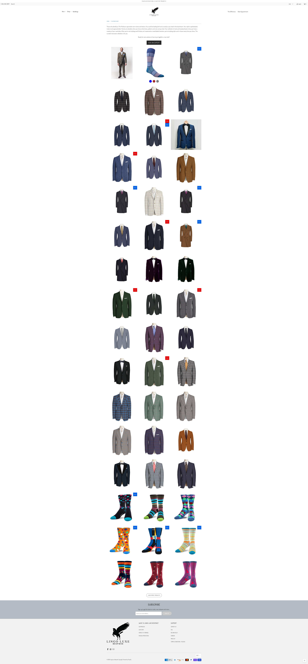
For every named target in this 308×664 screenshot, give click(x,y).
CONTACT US (173, 626)
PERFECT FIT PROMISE (143, 632)
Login (299, 4)
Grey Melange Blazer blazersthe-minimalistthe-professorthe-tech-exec (186, 304)
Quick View (122, 70)
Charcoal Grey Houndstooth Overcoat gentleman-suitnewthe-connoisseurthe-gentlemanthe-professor (122, 201)
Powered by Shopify (127, 659)
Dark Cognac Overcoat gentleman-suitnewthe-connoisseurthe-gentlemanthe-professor (186, 235)
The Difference (232, 12)
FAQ (172, 629)
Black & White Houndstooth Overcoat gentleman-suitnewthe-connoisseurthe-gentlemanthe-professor (186, 62)
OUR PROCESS (142, 626)
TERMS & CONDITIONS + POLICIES (178, 641)
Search (13, 4)
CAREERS (173, 635)
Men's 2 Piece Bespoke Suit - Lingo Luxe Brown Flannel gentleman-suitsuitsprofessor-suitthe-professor (122, 63)
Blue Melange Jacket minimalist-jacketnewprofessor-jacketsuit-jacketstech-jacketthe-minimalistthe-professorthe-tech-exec (154, 134)
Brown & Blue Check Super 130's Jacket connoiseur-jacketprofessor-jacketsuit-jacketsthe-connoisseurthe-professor (154, 167)
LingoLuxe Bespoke (114, 659)
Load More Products (154, 595)
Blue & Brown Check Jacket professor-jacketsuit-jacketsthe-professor (122, 100)
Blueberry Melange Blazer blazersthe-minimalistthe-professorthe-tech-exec (122, 168)
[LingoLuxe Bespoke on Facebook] (108, 649)
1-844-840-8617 (5, 4)
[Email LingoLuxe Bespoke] (113, 649)
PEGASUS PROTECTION (144, 635)
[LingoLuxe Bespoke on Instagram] (110, 649)
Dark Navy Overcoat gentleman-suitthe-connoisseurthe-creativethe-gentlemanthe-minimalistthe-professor (122, 269)
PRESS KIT (173, 638)
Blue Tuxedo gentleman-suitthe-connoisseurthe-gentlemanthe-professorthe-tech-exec (186, 134)
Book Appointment (243, 12)
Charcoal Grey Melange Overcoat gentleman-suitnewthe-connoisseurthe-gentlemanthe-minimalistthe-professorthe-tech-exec (186, 201)
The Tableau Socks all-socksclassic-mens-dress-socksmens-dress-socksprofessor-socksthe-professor (154, 63)
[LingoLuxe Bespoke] (154, 11)
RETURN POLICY (174, 632)
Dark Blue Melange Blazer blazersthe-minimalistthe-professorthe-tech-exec (154, 236)
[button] (64, 11)
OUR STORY (141, 629)
